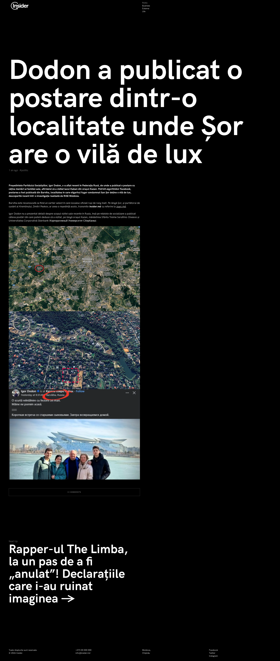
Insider (19, 653)
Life (143, 11)
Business (146, 6)
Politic (145, 3)
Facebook (213, 650)
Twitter (212, 653)
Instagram (213, 656)
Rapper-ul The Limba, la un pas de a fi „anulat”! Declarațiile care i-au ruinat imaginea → (68, 574)
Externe (145, 8)
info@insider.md (83, 653)
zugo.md (121, 206)
